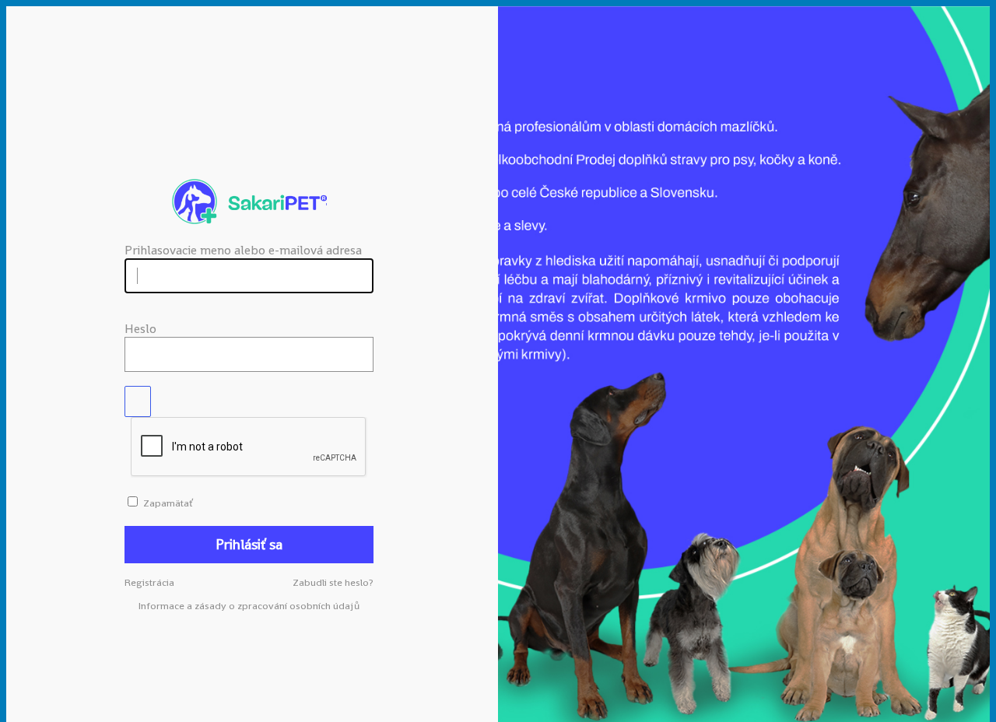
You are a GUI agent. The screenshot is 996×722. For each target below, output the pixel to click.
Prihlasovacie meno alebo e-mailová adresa (243, 250)
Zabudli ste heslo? (333, 582)
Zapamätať (167, 503)
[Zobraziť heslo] (137, 401)
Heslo (140, 329)
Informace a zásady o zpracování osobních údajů (249, 605)
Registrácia (149, 582)
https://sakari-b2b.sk (249, 201)
